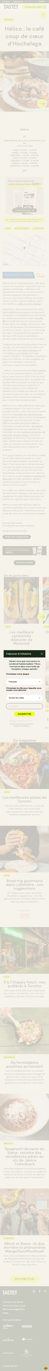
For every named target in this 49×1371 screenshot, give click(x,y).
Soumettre (24, 714)
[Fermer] (42, 654)
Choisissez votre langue (17, 674)
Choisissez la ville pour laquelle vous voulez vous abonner (23, 689)
